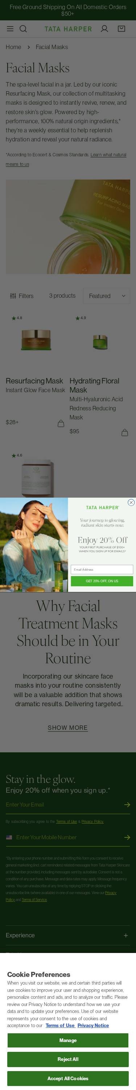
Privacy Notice (93, 1025)
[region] (68, 1021)
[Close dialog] (131, 502)
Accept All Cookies (68, 1078)
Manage (68, 1040)
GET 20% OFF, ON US (102, 581)
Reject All (68, 1059)
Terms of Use (61, 1025)
